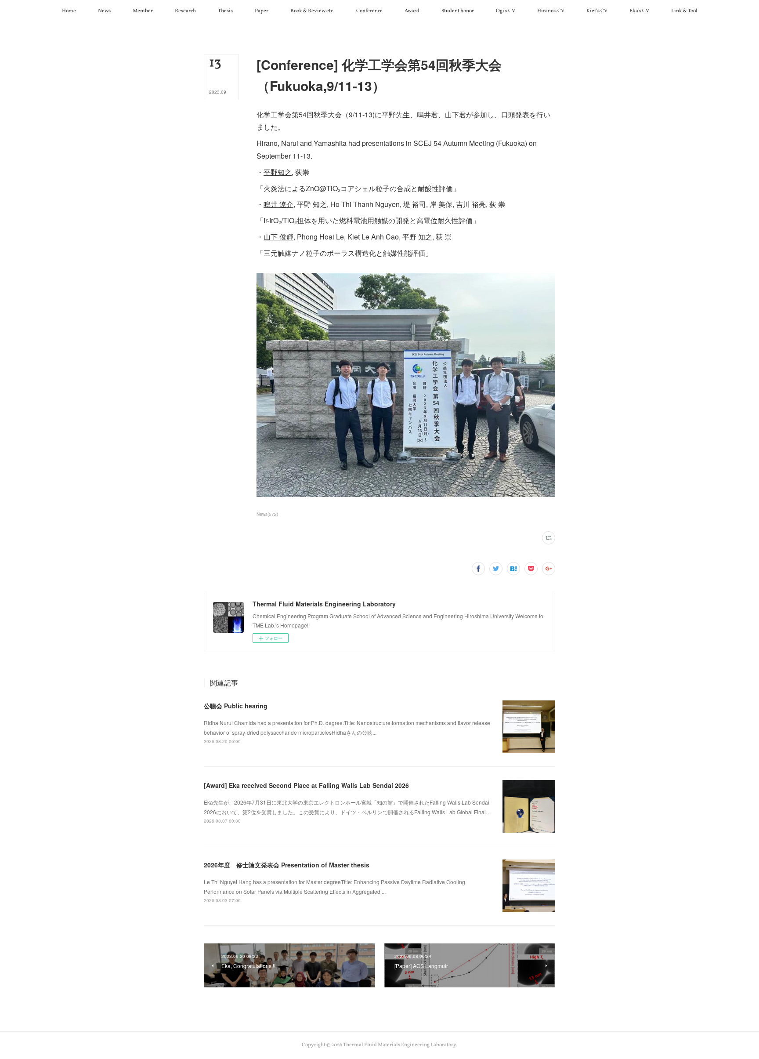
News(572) (267, 514)
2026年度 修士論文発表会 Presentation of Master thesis (286, 864)
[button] (69, 11)
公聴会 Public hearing (235, 705)
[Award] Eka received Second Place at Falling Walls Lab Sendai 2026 (306, 785)
